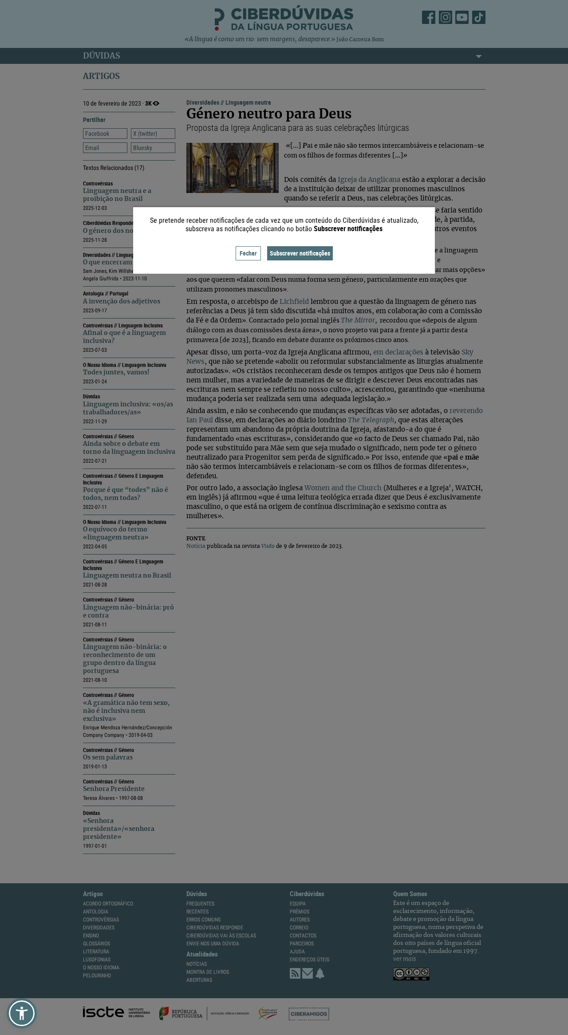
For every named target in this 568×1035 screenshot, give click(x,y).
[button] (22, 1013)
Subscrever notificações (300, 253)
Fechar (248, 253)
